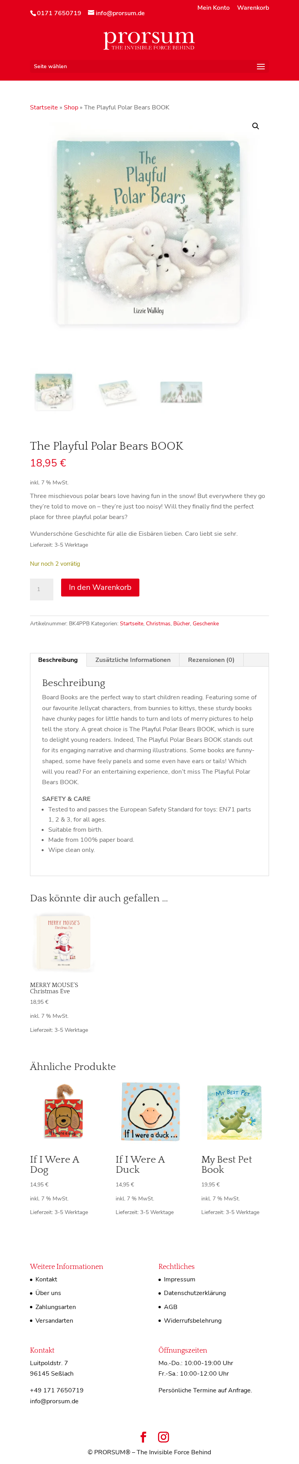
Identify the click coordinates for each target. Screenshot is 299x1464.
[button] (256, 126)
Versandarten (54, 1320)
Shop (71, 107)
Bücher (181, 623)
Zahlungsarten (55, 1307)
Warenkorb (253, 8)
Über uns (48, 1293)
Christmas (158, 623)
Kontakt (46, 1279)
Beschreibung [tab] (58, 660)
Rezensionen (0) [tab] (211, 660)
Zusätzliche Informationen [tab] (133, 660)
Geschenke (206, 623)
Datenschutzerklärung (195, 1293)
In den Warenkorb (100, 587)
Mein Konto (213, 8)
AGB (171, 1307)
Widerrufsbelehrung (193, 1320)
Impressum (179, 1279)
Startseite (44, 107)
